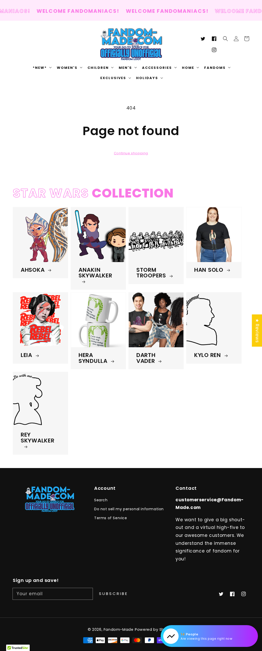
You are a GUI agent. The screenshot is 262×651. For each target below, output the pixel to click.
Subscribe (113, 593)
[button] (225, 38)
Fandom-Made (119, 629)
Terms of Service (110, 517)
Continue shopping (131, 153)
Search (101, 500)
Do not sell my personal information (129, 509)
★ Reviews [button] (257, 331)
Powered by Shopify (154, 629)
